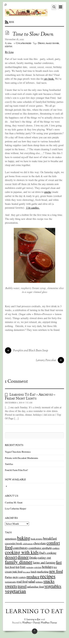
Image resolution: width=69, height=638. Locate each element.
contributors (20, 548)
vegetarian (15, 590)
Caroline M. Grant (13, 502)
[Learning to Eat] (26, 14)
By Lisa (9, 52)
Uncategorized (23, 43)
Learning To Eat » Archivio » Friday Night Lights (30, 396)
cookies (55, 548)
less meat (26, 572)
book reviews (37, 538)
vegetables (52, 586)
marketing (43, 571)
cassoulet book (13, 543)
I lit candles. (33, 207)
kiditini (8, 46)
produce (33, 576)
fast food (10, 567)
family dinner (52, 43)
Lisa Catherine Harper (15, 508)
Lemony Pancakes (49, 360)
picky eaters (19, 577)
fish (17, 567)
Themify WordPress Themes (45, 622)
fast (59, 562)
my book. (49, 78)
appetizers (11, 538)
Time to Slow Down (33, 34)
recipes (47, 576)
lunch (33, 571)
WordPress (26, 622)
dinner (23, 557)
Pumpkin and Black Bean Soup (27, 351)
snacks (48, 581)
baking (23, 538)
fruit (22, 567)
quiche (47, 192)
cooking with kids (22, 552)
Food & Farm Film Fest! (16, 470)
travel (22, 586)
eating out (44, 557)
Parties (8, 577)
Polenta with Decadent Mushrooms (21, 458)
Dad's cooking (47, 553)
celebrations (28, 543)
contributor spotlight (40, 548)
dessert (11, 557)
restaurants (10, 581)
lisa (9, 43)
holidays (47, 567)
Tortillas (9, 464)
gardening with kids (33, 567)
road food (22, 582)
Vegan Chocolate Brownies (18, 451)
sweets (11, 586)
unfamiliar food (35, 586)
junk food (17, 571)
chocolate (39, 543)
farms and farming (44, 562)
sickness (39, 581)
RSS (11, 22)
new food (56, 571)
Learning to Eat (33, 619)
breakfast (50, 538)
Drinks (41, 43)
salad (31, 581)
